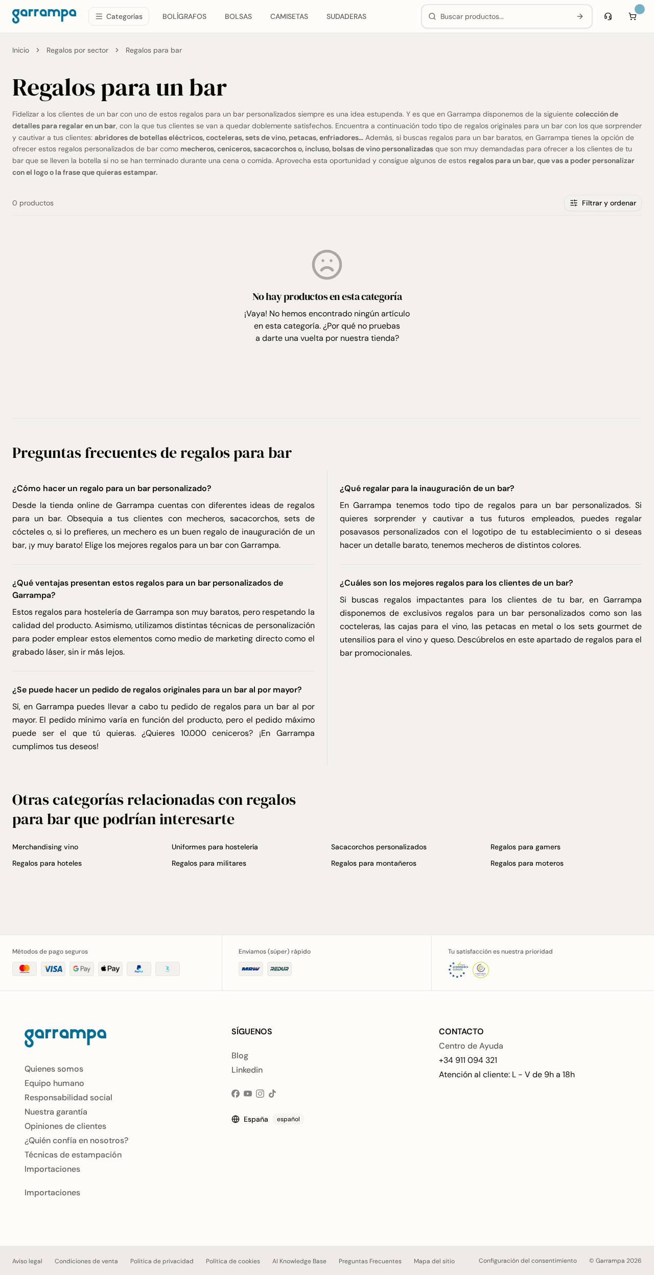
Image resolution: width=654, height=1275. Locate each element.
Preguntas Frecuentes (370, 1261)
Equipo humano (54, 1083)
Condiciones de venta (86, 1261)
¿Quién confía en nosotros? (76, 1140)
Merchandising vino (45, 846)
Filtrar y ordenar (609, 202)
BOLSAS (238, 16)
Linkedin (247, 1069)
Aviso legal (27, 1261)
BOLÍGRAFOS (184, 16)
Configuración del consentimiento (528, 1261)
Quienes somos (54, 1068)
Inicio (20, 50)
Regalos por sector (77, 50)
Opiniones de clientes (65, 1126)
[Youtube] (248, 1093)
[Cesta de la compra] (632, 16)
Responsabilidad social (68, 1097)
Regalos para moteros (527, 863)
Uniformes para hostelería (215, 846)
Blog (239, 1055)
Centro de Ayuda (471, 1045)
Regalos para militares (209, 863)
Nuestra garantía (56, 1111)
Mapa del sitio (434, 1261)
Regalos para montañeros (373, 863)
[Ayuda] (608, 16)
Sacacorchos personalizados (379, 846)
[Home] (44, 16)
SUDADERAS (346, 16)
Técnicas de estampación (73, 1154)
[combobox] (503, 16)
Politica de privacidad (162, 1261)
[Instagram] (260, 1093)
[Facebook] (235, 1093)
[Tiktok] (272, 1093)
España (272, 1119)
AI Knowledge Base (299, 1261)
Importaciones (52, 1169)
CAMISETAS (289, 16)
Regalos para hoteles (47, 863)
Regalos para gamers (525, 846)
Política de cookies (233, 1261)
